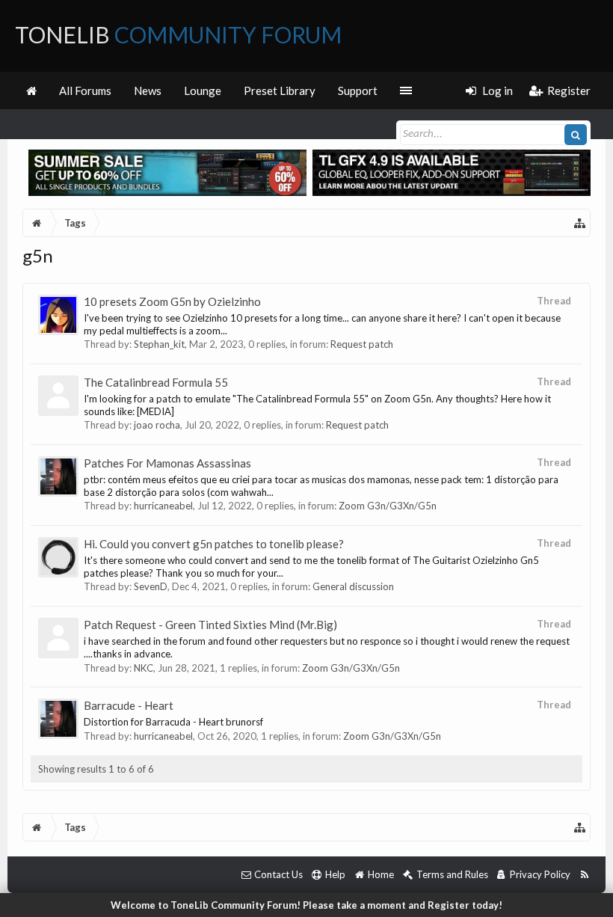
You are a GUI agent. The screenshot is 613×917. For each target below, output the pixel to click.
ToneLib (178, 34)
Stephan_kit (159, 344)
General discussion (353, 586)
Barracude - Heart (128, 705)
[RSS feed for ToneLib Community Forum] (584, 875)
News (147, 90)
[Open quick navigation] (580, 222)
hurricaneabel (163, 506)
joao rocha (157, 425)
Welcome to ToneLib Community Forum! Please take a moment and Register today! (306, 905)
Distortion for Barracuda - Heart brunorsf (173, 722)
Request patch (361, 344)
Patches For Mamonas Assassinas (167, 463)
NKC (143, 668)
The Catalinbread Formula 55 (156, 382)
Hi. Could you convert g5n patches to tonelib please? (214, 543)
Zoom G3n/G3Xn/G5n (388, 506)
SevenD (150, 586)
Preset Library (279, 90)
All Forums (85, 90)
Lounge (202, 90)
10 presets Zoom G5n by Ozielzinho (172, 301)
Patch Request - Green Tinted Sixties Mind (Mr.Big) (210, 624)
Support (358, 90)
